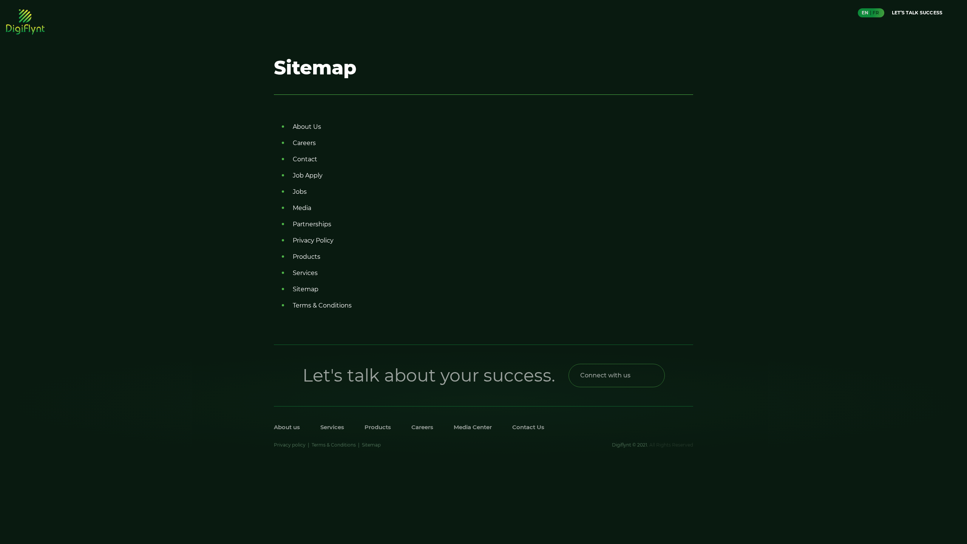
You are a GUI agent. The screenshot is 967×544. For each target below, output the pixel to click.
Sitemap (305, 289)
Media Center (473, 427)
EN (865, 12)
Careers (304, 143)
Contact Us (528, 427)
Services (305, 273)
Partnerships (312, 224)
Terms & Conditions (322, 305)
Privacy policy (290, 445)
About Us (307, 126)
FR (876, 12)
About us (287, 427)
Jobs (300, 191)
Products (306, 256)
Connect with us (605, 375)
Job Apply (308, 175)
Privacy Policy (313, 240)
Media (302, 208)
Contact (305, 159)
